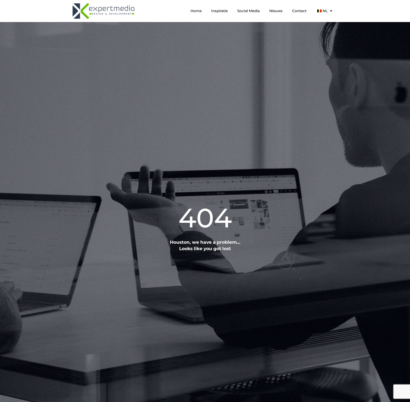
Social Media (248, 11)
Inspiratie (219, 11)
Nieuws (276, 11)
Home (196, 11)
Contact (299, 11)
